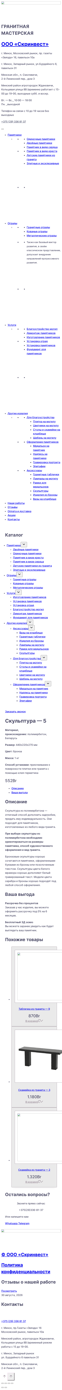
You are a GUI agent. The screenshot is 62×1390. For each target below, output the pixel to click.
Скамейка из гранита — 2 (34, 1169)
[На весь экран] (5, 1383)
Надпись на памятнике (33, 692)
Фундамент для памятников (30, 617)
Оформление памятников (43, 441)
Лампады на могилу (45, 478)
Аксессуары (34, 470)
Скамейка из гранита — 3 (34, 1090)
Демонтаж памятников (41, 333)
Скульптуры (40, 490)
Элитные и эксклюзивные (43, 163)
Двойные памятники (39, 143)
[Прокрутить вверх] (4, 1377)
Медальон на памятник (33, 688)
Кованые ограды (37, 231)
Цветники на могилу (46, 425)
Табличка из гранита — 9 (34, 1008)
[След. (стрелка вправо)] (5, 1387)
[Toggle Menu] (2, 129)
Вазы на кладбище (44, 499)
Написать (39, 200)
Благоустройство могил (42, 328)
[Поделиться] (9, 1383)
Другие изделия (18, 413)
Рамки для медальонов (34, 648)
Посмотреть (9, 1290)
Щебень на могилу (44, 437)
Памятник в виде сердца (42, 147)
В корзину (31, 1021)
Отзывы (12, 507)
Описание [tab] (17, 788)
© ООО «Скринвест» (24, 1254)
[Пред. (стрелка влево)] (2, 1387)
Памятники (15, 134)
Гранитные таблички (46, 474)
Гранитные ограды (38, 227)
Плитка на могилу (44, 421)
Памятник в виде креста (42, 151)
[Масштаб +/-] (2, 1383)
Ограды (12, 223)
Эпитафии (39, 466)
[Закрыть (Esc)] (12, 1383)
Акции (12, 515)
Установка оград (37, 341)
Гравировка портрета (46, 462)
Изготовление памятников (43, 337)
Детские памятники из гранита (32, 565)
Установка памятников (41, 345)
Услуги (12, 325)
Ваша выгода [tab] (19, 792)
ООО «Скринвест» (25, 44)
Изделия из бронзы (45, 494)
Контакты (14, 519)
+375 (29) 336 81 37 (13, 121)
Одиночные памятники (41, 139)
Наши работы (16, 503)
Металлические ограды (42, 235)
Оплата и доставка (19, 511)
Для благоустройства (40, 417)
